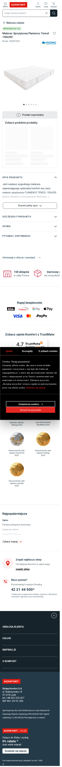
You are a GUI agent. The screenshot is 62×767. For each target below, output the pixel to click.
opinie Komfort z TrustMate (35, 334)
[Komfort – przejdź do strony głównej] (11, 681)
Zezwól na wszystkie (30, 410)
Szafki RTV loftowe (11, 534)
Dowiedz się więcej (35, 388)
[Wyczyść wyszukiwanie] (46, 13)
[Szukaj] (53, 13)
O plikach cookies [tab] (48, 351)
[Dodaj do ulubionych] (54, 33)
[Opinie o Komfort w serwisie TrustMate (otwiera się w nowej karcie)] (29, 344)
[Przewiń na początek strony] (54, 615)
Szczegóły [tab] (27, 351)
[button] (38, 4)
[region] (30, 274)
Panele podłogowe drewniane (16, 525)
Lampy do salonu (10, 529)
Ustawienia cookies (29, 404)
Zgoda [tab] (9, 351)
